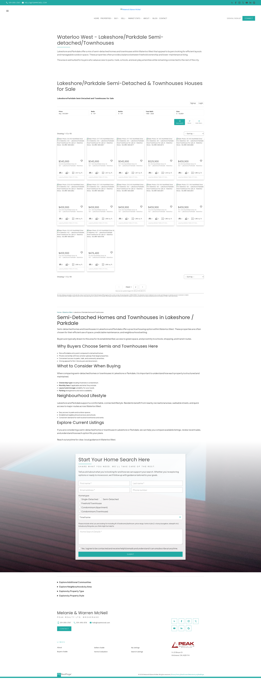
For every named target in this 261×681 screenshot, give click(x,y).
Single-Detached (89, 499)
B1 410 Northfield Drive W (160, 165)
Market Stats (134, 18)
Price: (63, 114)
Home (59, 312)
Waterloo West (67, 312)
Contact (64, 629)
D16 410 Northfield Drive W (130, 210)
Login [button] (201, 103)
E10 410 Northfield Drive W (160, 210)
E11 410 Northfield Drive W (190, 210)
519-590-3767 (14, 3)
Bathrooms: (120, 114)
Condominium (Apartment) (94, 507)
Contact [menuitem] (163, 18)
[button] (13, 3)
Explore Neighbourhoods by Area (75, 586)
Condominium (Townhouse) (94, 511)
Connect (249, 18)
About (146, 18)
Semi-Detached (111, 499)
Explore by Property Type (71, 591)
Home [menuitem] (96, 18)
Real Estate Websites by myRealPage (192, 674)
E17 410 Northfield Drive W (130, 165)
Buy (116, 18)
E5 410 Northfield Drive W (101, 256)
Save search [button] (179, 123)
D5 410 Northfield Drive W (190, 165)
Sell (123, 18)
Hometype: (84, 495)
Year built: (150, 114)
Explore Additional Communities (75, 582)
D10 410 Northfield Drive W (71, 210)
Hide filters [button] (198, 123)
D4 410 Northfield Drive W (71, 165)
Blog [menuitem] (155, 18)
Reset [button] (189, 123)
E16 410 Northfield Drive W (71, 256)
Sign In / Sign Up (234, 18)
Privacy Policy (175, 674)
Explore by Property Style (71, 595)
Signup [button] (193, 103)
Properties (106, 18)
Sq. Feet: (180, 114)
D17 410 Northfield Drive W (101, 165)
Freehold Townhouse (91, 503)
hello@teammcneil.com (36, 3)
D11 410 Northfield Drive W (101, 210)
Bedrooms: (93, 114)
